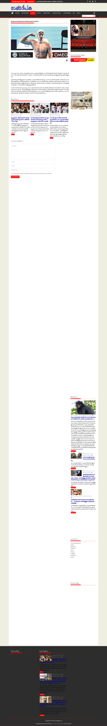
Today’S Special (56, 13)
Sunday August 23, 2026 (17, 114)
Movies (17, 13)
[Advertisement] (83, 72)
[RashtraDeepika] (12, 13)
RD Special (73, 451)
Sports (33, 13)
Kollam (72, 545)
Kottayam (73, 548)
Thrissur (73, 552)
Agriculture (46, 13)
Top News (42, 694)
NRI (74, 13)
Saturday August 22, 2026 (37, 114)
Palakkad (73, 553)
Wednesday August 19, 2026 (57, 114)
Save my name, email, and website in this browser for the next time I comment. (32, 173)
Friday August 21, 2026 (88, 453)
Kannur (72, 557)
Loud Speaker (67, 13)
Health (39, 13)
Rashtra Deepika (26, 25)
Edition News (25, 13)
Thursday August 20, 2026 (89, 471)
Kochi (72, 550)
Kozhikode (73, 555)
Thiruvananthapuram (76, 543)
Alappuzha (73, 546)
